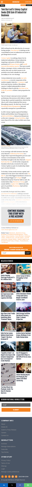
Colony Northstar (19, 236)
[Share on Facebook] (20, 485)
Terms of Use (5, 463)
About (3, 424)
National (23, 5)
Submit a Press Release (8, 430)
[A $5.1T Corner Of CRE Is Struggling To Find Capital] (23, 273)
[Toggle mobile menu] (2, 2)
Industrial (29, 5)
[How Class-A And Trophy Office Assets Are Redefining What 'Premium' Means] (8, 311)
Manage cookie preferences (10, 472)
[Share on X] (12, 485)
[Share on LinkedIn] (4, 485)
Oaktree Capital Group (23, 239)
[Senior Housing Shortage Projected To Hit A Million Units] (8, 273)
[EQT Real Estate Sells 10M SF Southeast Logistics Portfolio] (8, 292)
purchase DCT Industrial (9, 193)
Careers (3, 432)
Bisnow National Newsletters (12, 399)
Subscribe (28, 2)
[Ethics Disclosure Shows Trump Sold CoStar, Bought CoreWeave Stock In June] (23, 292)
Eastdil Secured (10, 237)
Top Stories (5, 452)
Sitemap (3, 466)
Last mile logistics (19, 237)
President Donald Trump (7, 240)
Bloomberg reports (13, 66)
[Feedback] (16, 476)
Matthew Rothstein (6, 20)
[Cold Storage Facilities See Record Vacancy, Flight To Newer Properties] (23, 311)
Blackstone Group (18, 182)
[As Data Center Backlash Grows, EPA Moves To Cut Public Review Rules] (23, 331)
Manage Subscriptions (8, 446)
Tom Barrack (15, 50)
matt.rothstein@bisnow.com (9, 229)
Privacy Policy (5, 460)
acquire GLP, (14, 184)
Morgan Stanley (15, 64)
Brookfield (4, 234)
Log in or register (16, 221)
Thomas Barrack (24, 240)
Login (3, 469)
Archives (4, 443)
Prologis (18, 178)
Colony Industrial (10, 236)
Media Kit (4, 427)
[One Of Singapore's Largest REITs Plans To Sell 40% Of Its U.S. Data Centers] (23, 352)
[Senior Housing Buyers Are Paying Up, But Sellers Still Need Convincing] (23, 379)
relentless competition (22, 200)
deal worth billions (8, 116)
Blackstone (16, 186)
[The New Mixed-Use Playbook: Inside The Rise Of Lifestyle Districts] (8, 379)
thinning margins (9, 202)
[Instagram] (12, 476)
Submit (27, 253)
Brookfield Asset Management (10, 106)
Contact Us (4, 435)
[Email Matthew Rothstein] (11, 20)
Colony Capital (5, 58)
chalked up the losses (17, 153)
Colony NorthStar (20, 118)
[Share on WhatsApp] (28, 485)
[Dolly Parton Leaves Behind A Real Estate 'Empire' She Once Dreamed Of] (8, 331)
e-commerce (21, 82)
